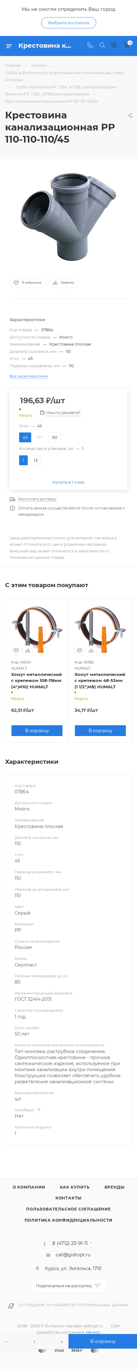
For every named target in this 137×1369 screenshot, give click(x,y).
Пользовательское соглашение (68, 1209)
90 (54, 437)
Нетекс (93, 1332)
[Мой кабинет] (114, 46)
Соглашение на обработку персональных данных (73, 1305)
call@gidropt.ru (73, 1255)
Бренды (115, 1187)
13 (36, 460)
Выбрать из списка (68, 22)
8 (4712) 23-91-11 (70, 1243)
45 (25, 437)
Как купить (75, 1187)
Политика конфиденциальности (69, 1220)
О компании (29, 1187)
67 (39, 437)
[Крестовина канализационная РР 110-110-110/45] (68, 217)
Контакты (68, 1198)
